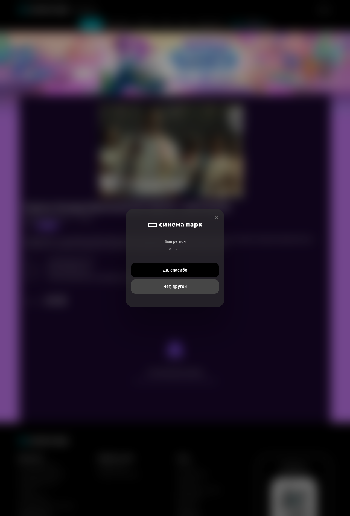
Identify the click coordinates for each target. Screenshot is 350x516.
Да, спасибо (175, 270)
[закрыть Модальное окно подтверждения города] (216, 217)
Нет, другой (175, 286)
